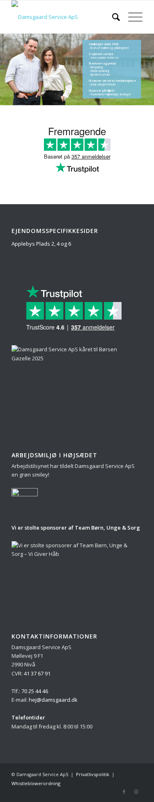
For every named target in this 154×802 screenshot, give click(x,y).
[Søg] (112, 16)
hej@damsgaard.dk (53, 699)
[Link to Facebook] (124, 792)
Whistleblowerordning (35, 783)
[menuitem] (112, 16)
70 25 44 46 (34, 691)
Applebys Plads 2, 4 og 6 (41, 243)
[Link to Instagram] (136, 792)
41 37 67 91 (37, 673)
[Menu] (131, 16)
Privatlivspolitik (92, 774)
